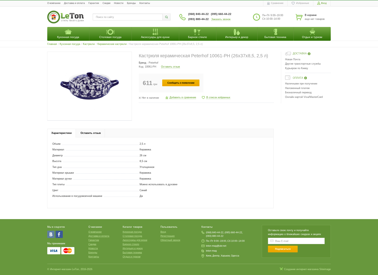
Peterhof (153, 62)
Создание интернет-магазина (301, 269)
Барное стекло (131, 244)
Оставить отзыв (170, 66)
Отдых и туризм (131, 256)
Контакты (144, 3)
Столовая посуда (132, 236)
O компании (53, 3)
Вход (163, 232)
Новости (118, 3)
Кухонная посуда (132, 232)
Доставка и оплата (74, 3)
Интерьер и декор (133, 248)
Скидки (106, 3)
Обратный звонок (170, 240)
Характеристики (61, 132)
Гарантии (93, 3)
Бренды (131, 3)
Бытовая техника (132, 252)
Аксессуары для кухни (135, 240)
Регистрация (167, 236)
